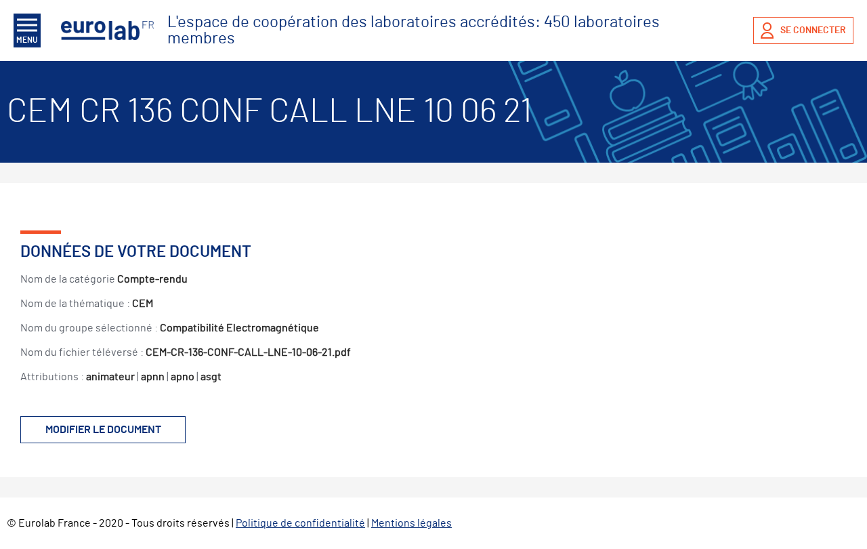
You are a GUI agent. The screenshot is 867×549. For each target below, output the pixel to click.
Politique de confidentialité (300, 523)
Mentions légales (411, 523)
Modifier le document (103, 429)
